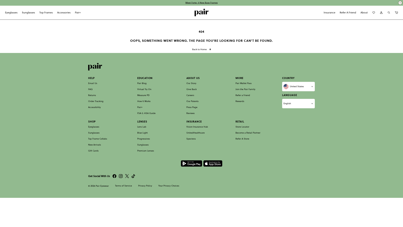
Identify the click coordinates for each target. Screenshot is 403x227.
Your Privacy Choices (168, 185)
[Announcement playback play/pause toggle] (400, 3)
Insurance (329, 12)
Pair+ (78, 12)
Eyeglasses (11, 12)
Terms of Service (123, 185)
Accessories (64, 12)
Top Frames (46, 12)
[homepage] (201, 12)
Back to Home (199, 49)
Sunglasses (28, 12)
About (364, 12)
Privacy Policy (145, 185)
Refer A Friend (348, 12)
